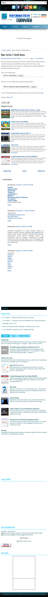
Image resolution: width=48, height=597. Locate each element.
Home (4, 50)
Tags (13, 336)
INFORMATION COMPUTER (22, 594)
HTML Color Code (7, 358)
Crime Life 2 (14, 145)
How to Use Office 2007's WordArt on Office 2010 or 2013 (20, 326)
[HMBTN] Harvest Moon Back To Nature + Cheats (25, 110)
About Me (13, 387)
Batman (10, 261)
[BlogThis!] (4, 102)
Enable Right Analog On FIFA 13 (20, 133)
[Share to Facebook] (8, 102)
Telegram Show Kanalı (15, 218)
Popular (5, 336)
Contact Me (4, 340)
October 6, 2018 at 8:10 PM (24, 185)
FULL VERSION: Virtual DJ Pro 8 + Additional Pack (18, 329)
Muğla (9, 258)
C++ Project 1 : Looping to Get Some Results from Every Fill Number (24, 320)
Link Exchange (14, 398)
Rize (9, 263)
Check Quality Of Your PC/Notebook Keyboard (24, 409)
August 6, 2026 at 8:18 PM (24, 250)
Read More (14, 152)
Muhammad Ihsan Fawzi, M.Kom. (11, 58)
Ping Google (38, 533)
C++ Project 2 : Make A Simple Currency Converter (18, 317)
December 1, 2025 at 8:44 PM (25, 210)
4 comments (39, 58)
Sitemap (3, 430)
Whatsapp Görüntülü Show (16, 215)
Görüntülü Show (13, 216)
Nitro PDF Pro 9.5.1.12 (16, 365)
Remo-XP (10, 97)
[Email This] (2, 102)
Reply (9, 205)
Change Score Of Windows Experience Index (24, 419)
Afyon (9, 268)
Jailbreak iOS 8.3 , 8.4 (9, 323)
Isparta (10, 256)
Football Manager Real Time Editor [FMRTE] (24, 156)
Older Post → (42, 171)
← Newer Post (6, 171)
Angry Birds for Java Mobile (19, 121)
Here (41, 93)
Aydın (9, 265)
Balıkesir (10, 255)
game (9, 50)
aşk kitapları (35, 232)
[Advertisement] (24, 453)
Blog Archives (23, 336)
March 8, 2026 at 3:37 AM (24, 226)
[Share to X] (6, 102)
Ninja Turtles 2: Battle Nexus (13, 55)
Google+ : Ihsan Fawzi (8, 531)
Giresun (10, 266)
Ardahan (10, 260)
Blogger (42, 594)
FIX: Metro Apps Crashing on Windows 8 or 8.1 (25, 347)
